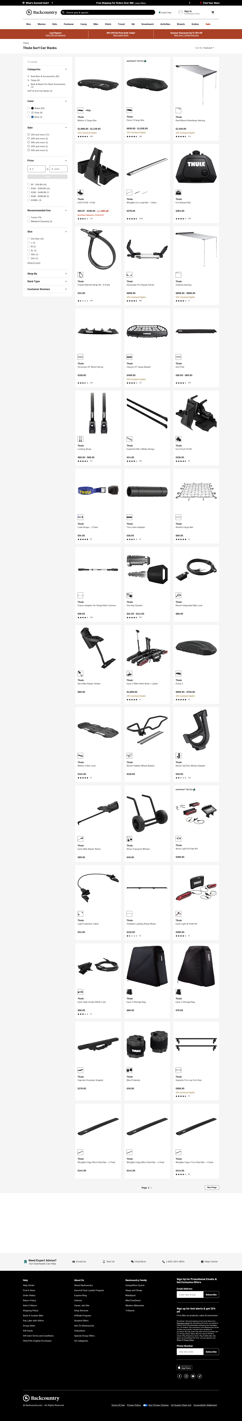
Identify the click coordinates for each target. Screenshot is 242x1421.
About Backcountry (83, 1285)
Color (30, 101)
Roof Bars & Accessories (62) (45, 76)
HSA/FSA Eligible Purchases (37, 1340)
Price (30, 160)
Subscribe (211, 1294)
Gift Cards (28, 1330)
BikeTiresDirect (133, 1300)
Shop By (32, 273)
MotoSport (130, 1295)
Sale (30, 127)
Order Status (29, 1295)
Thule (26, 42)
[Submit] (63, 12)
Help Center (29, 1285)
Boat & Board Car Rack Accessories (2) (48, 85)
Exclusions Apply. (183, 1323)
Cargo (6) (35, 80)
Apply (47, 176)
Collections (79, 1330)
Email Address (184, 1288)
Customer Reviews (38, 289)
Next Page (212, 1187)
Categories (33, 69)
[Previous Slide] (52, 2)
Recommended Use (39, 210)
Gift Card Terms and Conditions (38, 1335)
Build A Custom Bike (33, 1315)
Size (29, 231)
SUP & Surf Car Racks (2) (39, 90)
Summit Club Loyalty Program (89, 1290)
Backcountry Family (136, 1280)
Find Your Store (211, 2)
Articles (78, 1300)
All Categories (81, 1340)
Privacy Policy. (188, 1340)
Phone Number (185, 1345)
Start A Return (30, 1305)
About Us (79, 1280)
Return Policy (29, 1300)
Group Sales (29, 1325)
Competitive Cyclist (134, 1285)
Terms (179, 1340)
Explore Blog (80, 1295)
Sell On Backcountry (84, 1325)
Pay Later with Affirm (33, 1320)
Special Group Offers (84, 1335)
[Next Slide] (190, 2)
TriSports (130, 1310)
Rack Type (33, 281)
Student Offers (81, 1320)
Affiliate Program (82, 1315)
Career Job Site (81, 1305)
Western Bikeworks (134, 1305)
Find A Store (29, 1290)
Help (25, 1280)
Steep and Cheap (133, 1290)
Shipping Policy (30, 1310)
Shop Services (81, 1310)
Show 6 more (33, 262)
